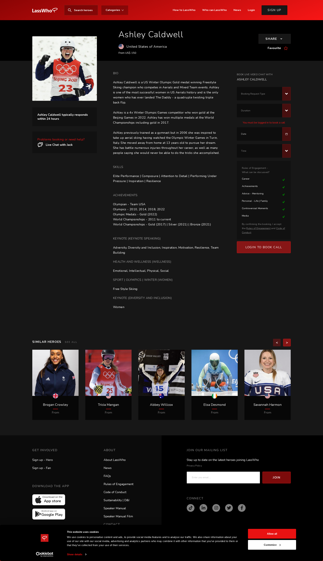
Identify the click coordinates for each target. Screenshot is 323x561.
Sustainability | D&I (116, 500)
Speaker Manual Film (118, 516)
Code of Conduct (115, 492)
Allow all (272, 533)
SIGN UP (274, 10)
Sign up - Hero (42, 460)
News (108, 468)
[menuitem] (46, 10)
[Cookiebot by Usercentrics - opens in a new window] (44, 554)
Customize (270, 544)
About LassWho (115, 460)
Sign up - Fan (41, 468)
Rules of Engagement (118, 484)
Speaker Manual (115, 508)
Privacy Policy (194, 465)
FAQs (107, 476)
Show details (74, 554)
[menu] (97, 10)
